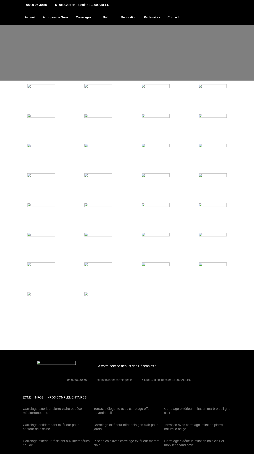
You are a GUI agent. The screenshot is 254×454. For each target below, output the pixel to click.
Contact (173, 17)
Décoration (128, 17)
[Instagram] (227, 367)
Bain (106, 17)
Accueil (30, 17)
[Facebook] (221, 367)
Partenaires (152, 17)
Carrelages (83, 17)
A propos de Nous (55, 17)
